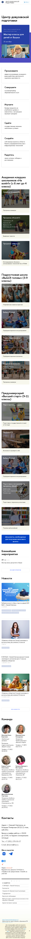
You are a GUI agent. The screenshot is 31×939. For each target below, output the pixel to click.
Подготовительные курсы (12, 405)
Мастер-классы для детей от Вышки (12, 563)
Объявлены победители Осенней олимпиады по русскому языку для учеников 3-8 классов (15, 694)
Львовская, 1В (6, 222)
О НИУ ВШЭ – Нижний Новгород (11, 885)
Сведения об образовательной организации (13, 891)
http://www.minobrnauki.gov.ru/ (10, 919)
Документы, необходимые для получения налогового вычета (15, 539)
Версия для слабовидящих (9, 896)
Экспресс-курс (7, 493)
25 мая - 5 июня (7, 368)
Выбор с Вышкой (9, 312)
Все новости (15, 709)
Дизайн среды (6, 489)
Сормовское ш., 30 (8, 220)
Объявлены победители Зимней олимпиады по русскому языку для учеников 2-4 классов (15, 641)
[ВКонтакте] (2, 861)
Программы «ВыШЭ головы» (13, 286)
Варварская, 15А (7, 224)
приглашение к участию (18, 610)
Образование (5, 647)
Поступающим (6, 610)
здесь (25, 928)
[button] (11, 881)
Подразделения (6, 893)
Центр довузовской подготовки (12, 2)
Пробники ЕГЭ (8, 432)
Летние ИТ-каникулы (8, 345)
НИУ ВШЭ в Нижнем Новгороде (10, 612)
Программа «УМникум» (11, 243)
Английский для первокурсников (14, 510)
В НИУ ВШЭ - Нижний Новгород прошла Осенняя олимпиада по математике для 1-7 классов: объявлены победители (15, 659)
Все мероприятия (15, 570)
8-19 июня (6, 370)
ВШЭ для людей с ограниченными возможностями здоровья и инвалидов (15, 899)
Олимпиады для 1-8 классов (10, 226)
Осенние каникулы (8, 343)
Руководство (5, 888)
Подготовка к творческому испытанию (13, 491)
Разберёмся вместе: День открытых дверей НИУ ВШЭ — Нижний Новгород (15, 604)
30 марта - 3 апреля (8, 366)
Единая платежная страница (9, 903)
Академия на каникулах (11, 192)
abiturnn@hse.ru (12, 844)
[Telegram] (5, 861)
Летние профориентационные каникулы (13, 347)
